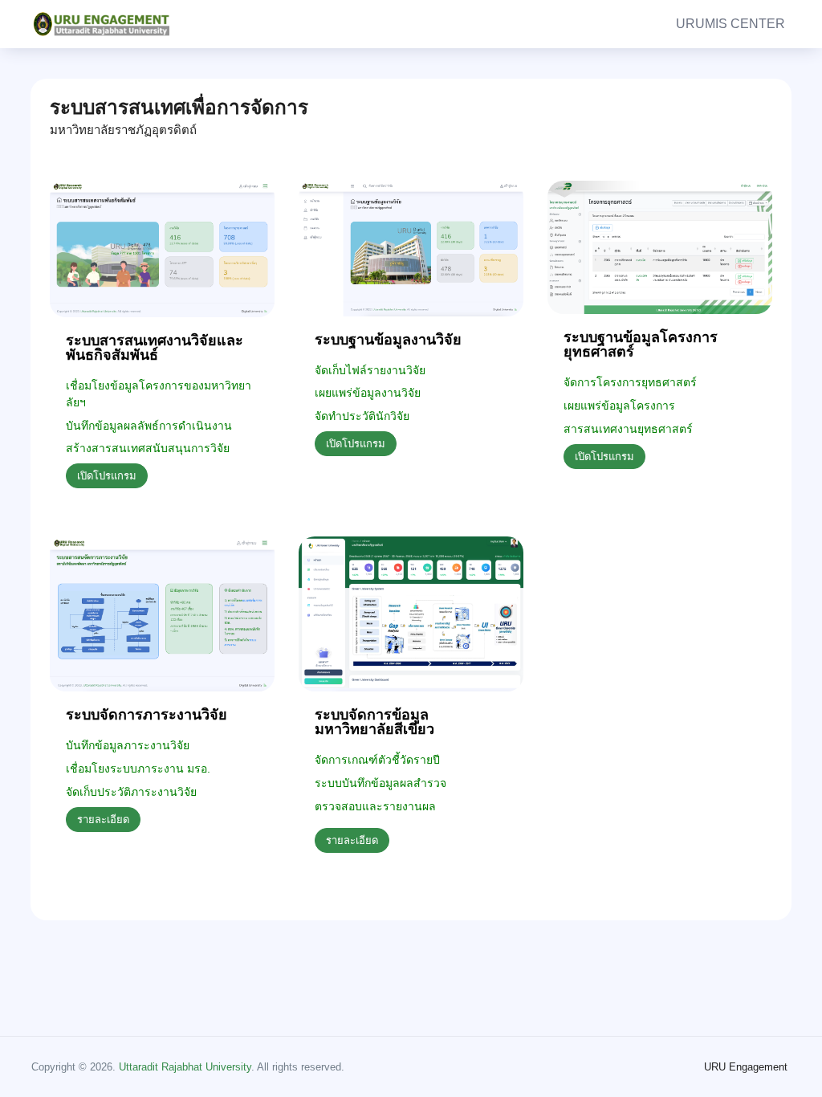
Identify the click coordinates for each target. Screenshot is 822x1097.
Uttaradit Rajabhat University (185, 1067)
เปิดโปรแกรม (106, 476)
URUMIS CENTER (730, 24)
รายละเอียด (103, 820)
